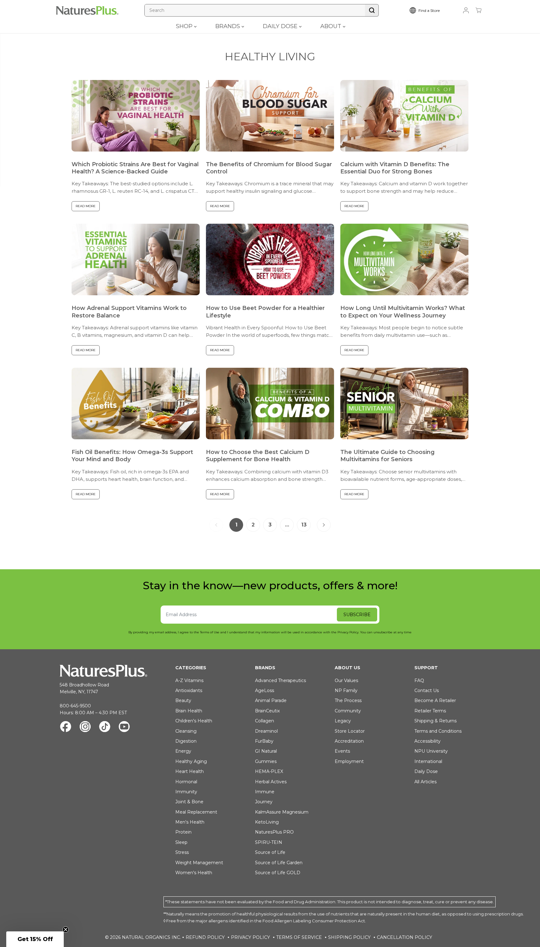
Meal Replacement (196, 812)
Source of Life (270, 852)
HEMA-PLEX (269, 771)
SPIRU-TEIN (268, 842)
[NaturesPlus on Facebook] (66, 727)
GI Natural (266, 751)
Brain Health (188, 711)
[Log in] (466, 10)
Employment (349, 761)
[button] (35, 939)
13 (304, 525)
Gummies (266, 761)
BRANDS (228, 26)
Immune (264, 792)
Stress (182, 852)
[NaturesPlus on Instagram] (85, 727)
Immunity (186, 792)
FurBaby (264, 741)
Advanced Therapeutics (280, 680)
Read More (86, 206)
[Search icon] (372, 10)
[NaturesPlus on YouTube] (124, 727)
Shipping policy (349, 937)
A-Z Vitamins (189, 680)
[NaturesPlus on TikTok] (105, 727)
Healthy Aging (191, 761)
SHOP (185, 26)
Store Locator (350, 731)
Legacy (343, 721)
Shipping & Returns (435, 721)
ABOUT (331, 26)
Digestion (186, 741)
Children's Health (193, 721)
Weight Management (199, 862)
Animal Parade (271, 700)
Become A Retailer (435, 700)
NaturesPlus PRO (274, 832)
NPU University (431, 751)
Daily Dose (426, 771)
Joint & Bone (189, 802)
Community (348, 711)
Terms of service (299, 937)
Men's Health (189, 822)
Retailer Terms (430, 711)
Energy (183, 751)
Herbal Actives (271, 782)
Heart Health (189, 771)
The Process (348, 700)
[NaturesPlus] (87, 10)
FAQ (419, 680)
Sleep (181, 842)
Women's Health (193, 872)
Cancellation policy (404, 937)
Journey (263, 802)
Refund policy (205, 937)
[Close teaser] (65, 929)
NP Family (346, 690)
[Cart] (478, 10)
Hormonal (186, 782)
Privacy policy (250, 937)
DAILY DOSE (281, 26)
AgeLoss (264, 690)
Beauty (183, 700)
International (428, 761)
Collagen (264, 721)
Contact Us (426, 690)
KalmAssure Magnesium (281, 812)
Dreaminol (266, 731)
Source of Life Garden (278, 862)
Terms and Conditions (438, 731)
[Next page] (323, 524)
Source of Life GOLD (277, 872)
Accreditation (349, 741)
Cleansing (186, 731)
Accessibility (427, 741)
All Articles (425, 782)
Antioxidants (188, 690)
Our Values (346, 680)
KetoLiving (267, 822)
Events (342, 751)
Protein (183, 832)
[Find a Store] (429, 10)
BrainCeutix (267, 711)
